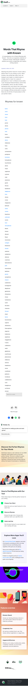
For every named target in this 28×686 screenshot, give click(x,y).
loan (6, 120)
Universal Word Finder (10, 541)
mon (6, 222)
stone (6, 114)
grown (6, 274)
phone (6, 128)
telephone (7, 191)
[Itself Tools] (14, 665)
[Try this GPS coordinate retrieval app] (14, 575)
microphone (8, 225)
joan (6, 265)
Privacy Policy (19, 680)
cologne (7, 242)
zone (6, 111)
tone (6, 117)
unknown (7, 217)
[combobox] (14, 394)
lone (6, 194)
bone (6, 108)
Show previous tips (5, 434)
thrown (7, 311)
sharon (7, 280)
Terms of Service (11, 680)
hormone (7, 157)
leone (6, 317)
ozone (6, 211)
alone (6, 140)
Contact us (13, 683)
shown (6, 248)
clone (6, 208)
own (6, 131)
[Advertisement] (14, 22)
